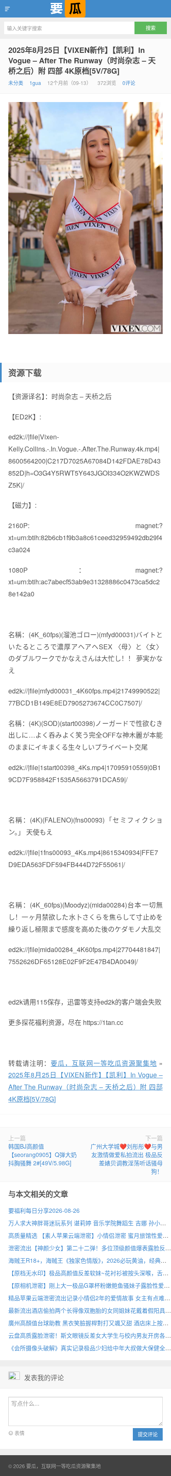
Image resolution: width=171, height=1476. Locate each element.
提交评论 (148, 1434)
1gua (35, 82)
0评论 (128, 82)
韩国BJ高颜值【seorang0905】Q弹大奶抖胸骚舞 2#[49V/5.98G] (42, 1154)
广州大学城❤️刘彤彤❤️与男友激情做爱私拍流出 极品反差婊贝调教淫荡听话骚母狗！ (126, 1158)
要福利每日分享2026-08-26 (44, 1210)
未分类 (15, 82)
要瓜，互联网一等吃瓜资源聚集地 (85, 8)
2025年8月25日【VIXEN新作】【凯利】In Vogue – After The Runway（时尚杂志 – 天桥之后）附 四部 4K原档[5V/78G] (82, 60)
